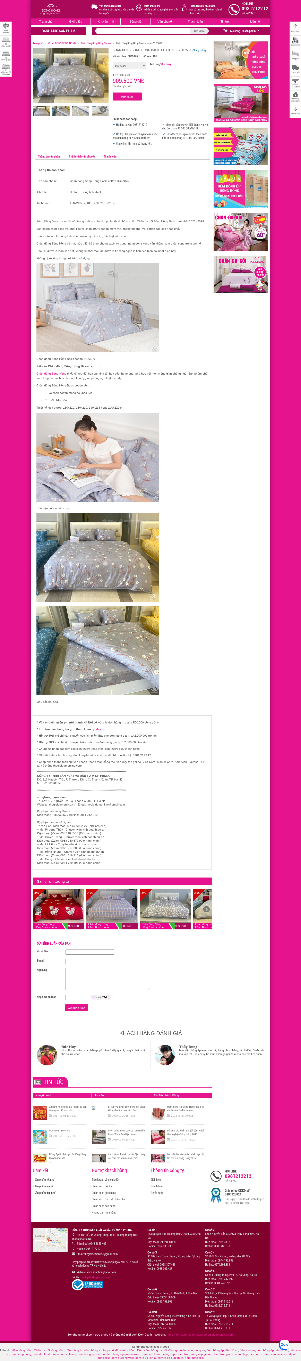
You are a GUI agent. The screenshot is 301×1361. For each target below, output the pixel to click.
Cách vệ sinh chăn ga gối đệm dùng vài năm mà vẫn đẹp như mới (126, 1108)
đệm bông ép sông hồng (82, 1350)
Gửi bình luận (76, 1007)
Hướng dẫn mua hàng (104, 1212)
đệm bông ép (215, 1350)
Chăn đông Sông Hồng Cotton (96, 43)
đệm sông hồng (22, 1350)
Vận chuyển (165, 21)
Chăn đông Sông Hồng (51, 373)
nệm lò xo (281, 1350)
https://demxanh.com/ (181, 1334)
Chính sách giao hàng (104, 1192)
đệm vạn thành (151, 1354)
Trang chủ (45, 21)
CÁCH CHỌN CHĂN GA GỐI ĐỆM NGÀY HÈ (126, 1156)
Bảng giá (135, 21)
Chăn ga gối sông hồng (49, 1350)
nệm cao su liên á (64, 1354)
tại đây (96, 729)
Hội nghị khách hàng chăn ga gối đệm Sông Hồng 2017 (185, 1156)
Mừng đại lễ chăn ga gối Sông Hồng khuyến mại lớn (67, 1108)
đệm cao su (247, 1350)
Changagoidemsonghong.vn (186, 1350)
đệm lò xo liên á (145, 1357)
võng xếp (169, 1354)
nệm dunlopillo (42, 1354)
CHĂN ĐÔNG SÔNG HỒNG (62, 43)
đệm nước (256, 1354)
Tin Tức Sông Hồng (166, 1095)
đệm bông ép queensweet (123, 1354)
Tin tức (225, 21)
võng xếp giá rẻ (201, 1354)
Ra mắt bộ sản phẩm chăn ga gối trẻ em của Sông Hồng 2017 (185, 1108)
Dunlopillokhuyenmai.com (95, 1277)
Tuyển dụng (156, 1192)
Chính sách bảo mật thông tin (108, 1199)
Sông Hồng (199, 50)
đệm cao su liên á (276, 1354)
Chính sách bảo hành (103, 1206)
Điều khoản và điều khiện (105, 1179)
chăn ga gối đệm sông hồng (117, 1350)
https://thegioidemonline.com (215, 1334)
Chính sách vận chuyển (82, 156)
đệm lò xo (231, 1350)
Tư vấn (99, 1095)
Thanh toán (195, 21)
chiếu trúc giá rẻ (223, 1354)
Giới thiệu (75, 21)
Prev (38, 909)
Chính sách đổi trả (102, 1186)
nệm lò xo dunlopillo (170, 1357)
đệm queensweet (122, 1357)
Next (206, 909)
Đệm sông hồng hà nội (152, 1350)
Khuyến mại (106, 21)
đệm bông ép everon (91, 1354)
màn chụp (241, 1354)
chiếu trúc (183, 1354)
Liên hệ (255, 21)
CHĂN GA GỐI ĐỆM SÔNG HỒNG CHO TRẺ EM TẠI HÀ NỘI (126, 1132)
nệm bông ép (265, 1350)
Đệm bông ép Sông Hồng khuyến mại (67, 1156)
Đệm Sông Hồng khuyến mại (63, 1130)
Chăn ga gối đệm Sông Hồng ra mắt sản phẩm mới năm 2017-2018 (185, 1132)
